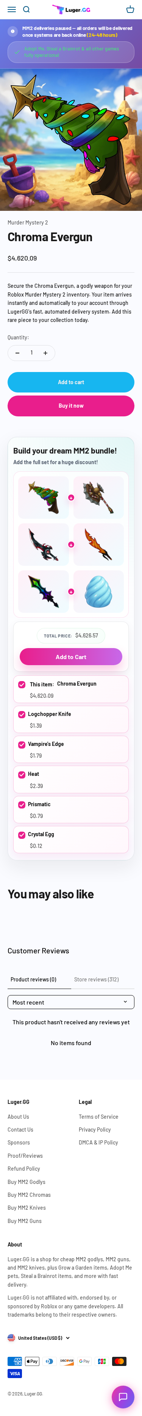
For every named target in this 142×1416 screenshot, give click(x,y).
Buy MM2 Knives (27, 1207)
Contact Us (20, 1129)
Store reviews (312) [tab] (96, 979)
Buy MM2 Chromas (29, 1195)
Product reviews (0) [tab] (33, 979)
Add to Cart (71, 656)
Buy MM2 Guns (25, 1221)
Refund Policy (24, 1168)
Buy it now (71, 405)
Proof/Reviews (25, 1155)
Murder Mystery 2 (28, 222)
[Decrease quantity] (17, 353)
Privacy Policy (95, 1129)
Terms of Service (99, 1116)
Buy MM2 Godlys (26, 1182)
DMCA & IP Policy (98, 1142)
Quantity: (18, 337)
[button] (123, 1397)
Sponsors (19, 1142)
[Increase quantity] (45, 353)
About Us (18, 1116)
